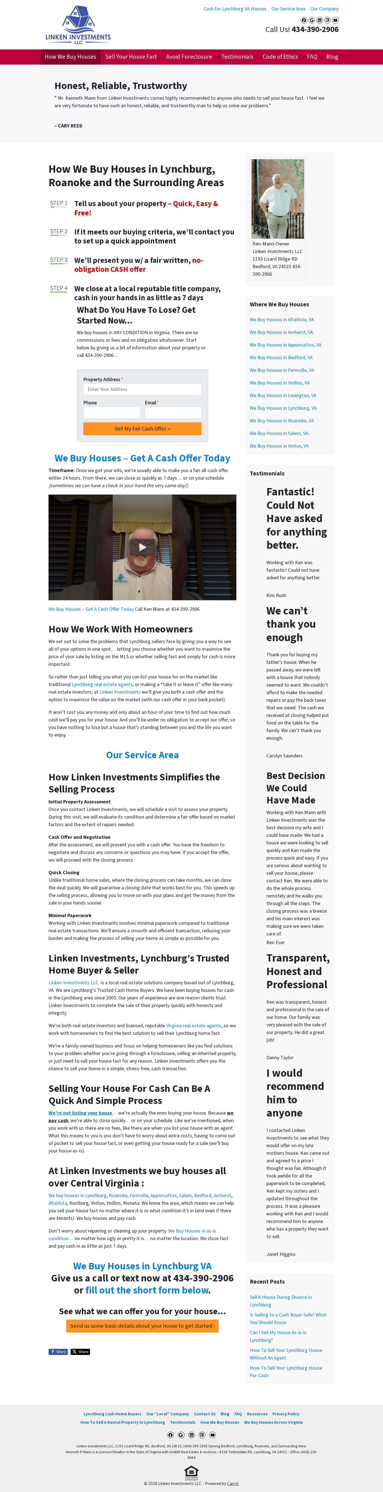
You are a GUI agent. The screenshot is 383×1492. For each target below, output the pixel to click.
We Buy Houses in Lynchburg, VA (283, 408)
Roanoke (118, 1195)
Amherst (222, 1195)
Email (152, 402)
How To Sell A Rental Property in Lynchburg (122, 1422)
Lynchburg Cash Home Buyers (112, 1414)
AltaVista (58, 1203)
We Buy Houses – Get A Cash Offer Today (142, 458)
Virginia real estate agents (193, 1025)
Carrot (233, 1483)
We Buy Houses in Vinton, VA (279, 446)
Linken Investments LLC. (74, 982)
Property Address (103, 379)
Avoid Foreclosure (189, 57)
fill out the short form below (147, 1290)
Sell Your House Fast (131, 57)
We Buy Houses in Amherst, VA (281, 332)
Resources (257, 1414)
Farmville (139, 1195)
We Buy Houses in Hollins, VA (280, 382)
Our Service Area (288, 8)
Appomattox (164, 1195)
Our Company (324, 8)
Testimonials (237, 57)
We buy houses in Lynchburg (78, 1195)
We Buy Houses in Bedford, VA (281, 357)
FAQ (312, 57)
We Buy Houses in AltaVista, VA (282, 319)
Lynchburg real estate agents (102, 684)
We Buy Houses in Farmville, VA (282, 370)
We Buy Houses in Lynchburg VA (142, 1266)
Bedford (202, 1195)
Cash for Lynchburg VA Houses (235, 8)
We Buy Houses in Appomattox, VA (285, 344)
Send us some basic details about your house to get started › (142, 1326)
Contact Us (205, 1414)
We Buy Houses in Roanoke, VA (282, 420)
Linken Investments (121, 692)
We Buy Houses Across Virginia (273, 1422)
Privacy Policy (286, 1414)
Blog (332, 57)
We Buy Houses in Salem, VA (279, 433)
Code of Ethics (280, 57)
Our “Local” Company (167, 1414)
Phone (90, 402)
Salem (185, 1195)
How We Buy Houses (70, 57)
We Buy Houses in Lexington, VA (283, 395)
